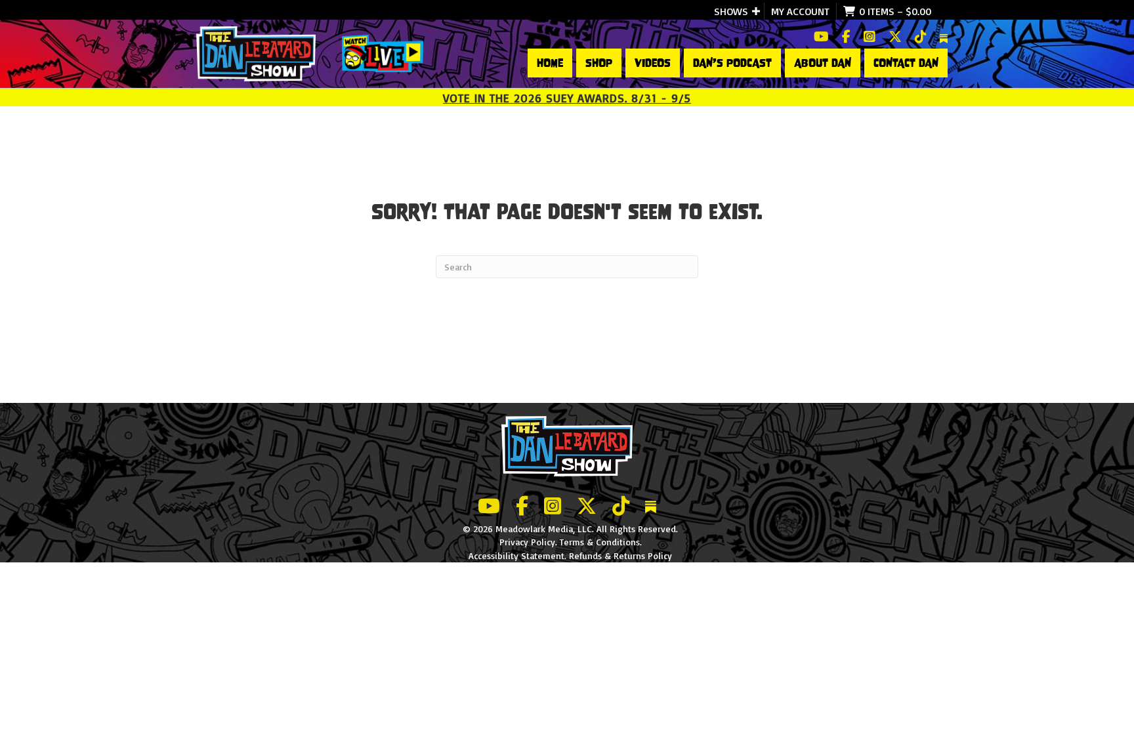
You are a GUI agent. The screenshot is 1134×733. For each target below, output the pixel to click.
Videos (653, 63)
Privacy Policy (527, 541)
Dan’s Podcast (732, 63)
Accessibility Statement (516, 555)
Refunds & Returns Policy (620, 555)
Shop (598, 63)
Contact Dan (905, 63)
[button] (756, 11)
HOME (550, 63)
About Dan (822, 63)
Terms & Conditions (600, 541)
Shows (731, 11)
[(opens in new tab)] (382, 52)
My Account (800, 11)
